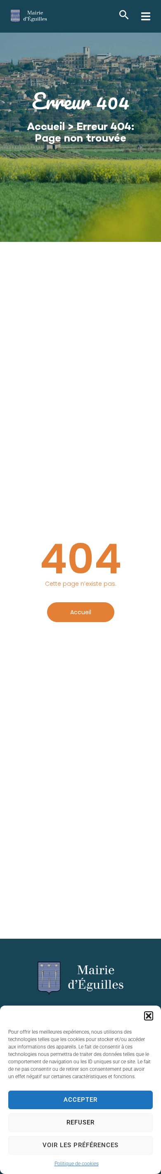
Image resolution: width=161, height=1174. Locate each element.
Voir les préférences (80, 1145)
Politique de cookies (76, 1164)
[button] (148, 1016)
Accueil (46, 127)
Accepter (80, 1099)
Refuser (80, 1122)
